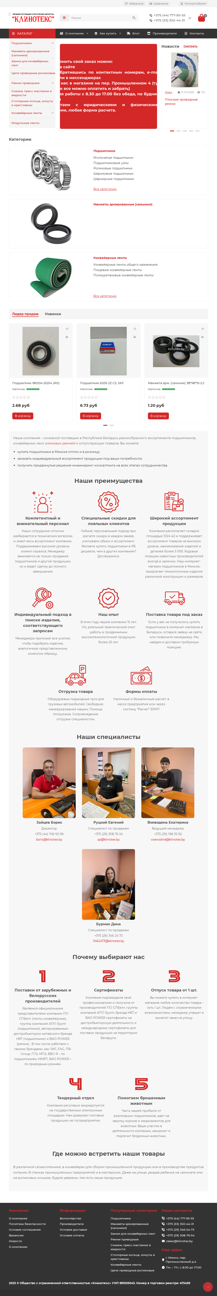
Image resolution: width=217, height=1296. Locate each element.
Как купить (108, 33)
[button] (162, 90)
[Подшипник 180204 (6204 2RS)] (40, 351)
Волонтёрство (70, 1218)
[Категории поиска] (64, 17)
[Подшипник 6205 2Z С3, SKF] (108, 351)
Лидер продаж (25, 314)
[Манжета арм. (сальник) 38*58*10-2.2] (176, 351)
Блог (136, 33)
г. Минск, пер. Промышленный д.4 (181, 1259)
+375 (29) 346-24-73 (180, 1229)
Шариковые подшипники (113, 174)
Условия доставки (73, 1229)
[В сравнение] (67, 337)
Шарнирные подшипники (113, 179)
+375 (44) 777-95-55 (169, 15)
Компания (19, 1210)
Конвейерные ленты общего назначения (125, 265)
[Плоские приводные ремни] (185, 70)
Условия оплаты (72, 1235)
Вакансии (16, 1235)
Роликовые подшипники (112, 168)
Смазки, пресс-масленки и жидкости (31, 93)
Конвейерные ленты (26, 113)
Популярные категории (134, 1210)
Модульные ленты (25, 123)
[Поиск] (134, 17)
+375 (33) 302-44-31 (169, 20)
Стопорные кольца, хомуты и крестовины (32, 103)
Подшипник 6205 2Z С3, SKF (102, 383)
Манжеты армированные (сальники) (30, 53)
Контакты (197, 33)
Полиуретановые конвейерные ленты (123, 275)
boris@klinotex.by (49, 839)
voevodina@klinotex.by (168, 839)
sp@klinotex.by (108, 839)
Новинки (53, 314)
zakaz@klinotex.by (179, 1241)
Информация (73, 1210)
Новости (170, 92)
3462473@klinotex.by (108, 941)
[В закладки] (67, 329)
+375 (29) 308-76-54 (180, 1235)
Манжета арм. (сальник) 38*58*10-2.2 (176, 383)
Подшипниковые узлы (111, 163)
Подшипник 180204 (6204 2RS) (36, 383)
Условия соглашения (25, 1229)
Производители (165, 33)
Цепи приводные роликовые (33, 73)
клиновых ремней (60, 443)
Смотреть (191, 46)
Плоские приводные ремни (181, 102)
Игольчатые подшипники (113, 158)
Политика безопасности (27, 1224)
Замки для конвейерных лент (29, 63)
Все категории (105, 189)
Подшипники (21, 43)
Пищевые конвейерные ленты (117, 270)
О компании (74, 33)
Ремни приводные (25, 83)
